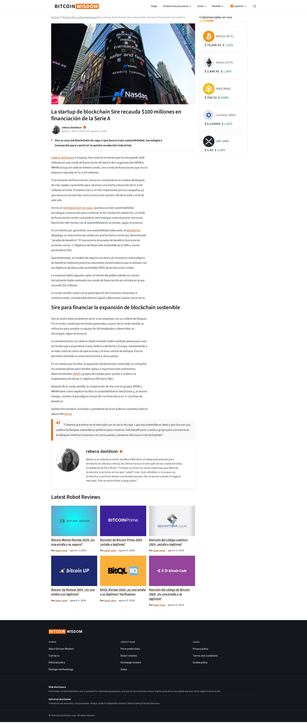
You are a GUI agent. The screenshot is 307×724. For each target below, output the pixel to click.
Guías (200, 6)
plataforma (133, 230)
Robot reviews (129, 655)
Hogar (154, 6)
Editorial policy (57, 662)
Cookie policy (200, 662)
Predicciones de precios (176, 6)
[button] (254, 6)
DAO (76, 374)
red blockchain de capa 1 (78, 208)
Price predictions (130, 648)
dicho (67, 414)
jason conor (61, 550)
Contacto (54, 655)
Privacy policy (200, 648)
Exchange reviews (131, 662)
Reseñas (216, 6)
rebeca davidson (102, 451)
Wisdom (65, 631)
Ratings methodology (61, 669)
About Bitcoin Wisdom (61, 648)
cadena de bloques (62, 158)
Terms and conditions (205, 655)
